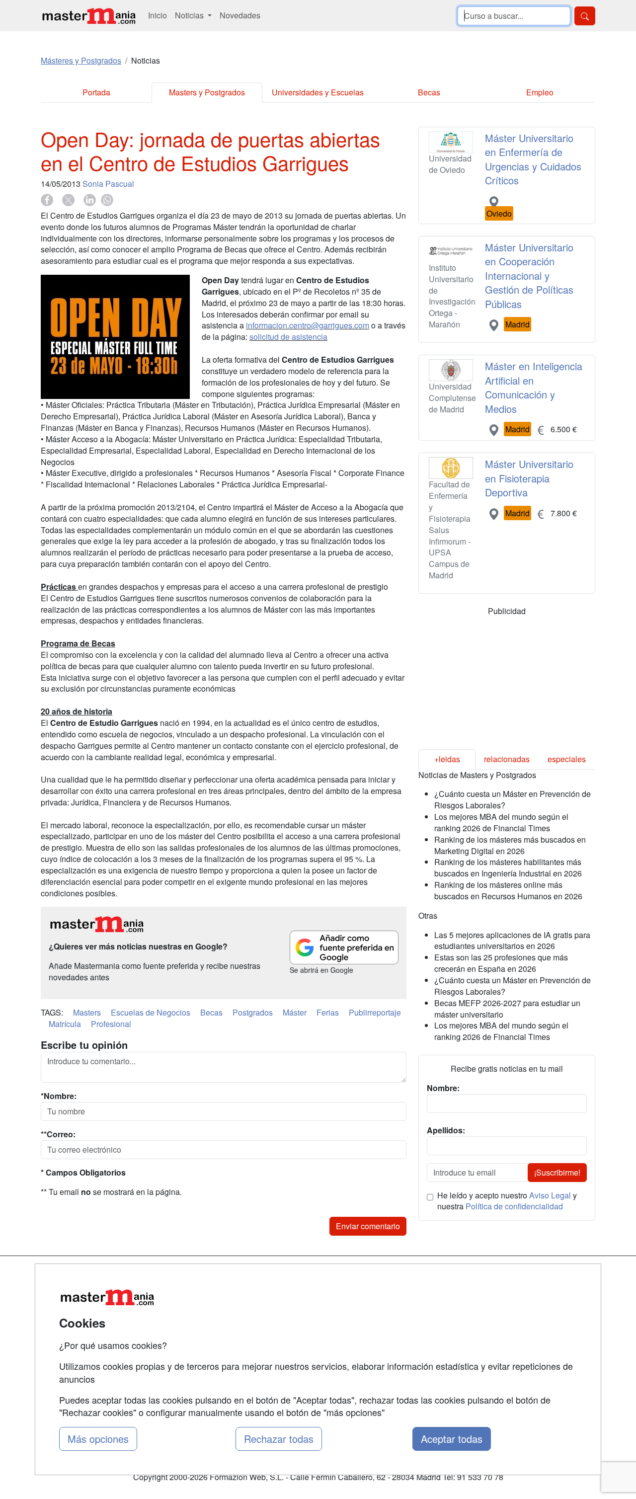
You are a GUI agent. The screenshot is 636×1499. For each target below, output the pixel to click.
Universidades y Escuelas (318, 92)
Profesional (111, 1023)
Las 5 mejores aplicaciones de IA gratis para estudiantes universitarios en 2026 (512, 940)
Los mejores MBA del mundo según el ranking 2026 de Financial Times (501, 822)
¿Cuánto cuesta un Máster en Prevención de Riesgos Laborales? (512, 799)
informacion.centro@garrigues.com (307, 325)
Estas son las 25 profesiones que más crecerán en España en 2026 (501, 962)
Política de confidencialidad (514, 1206)
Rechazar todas (279, 1438)
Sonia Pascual (108, 183)
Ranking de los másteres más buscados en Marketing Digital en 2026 (510, 845)
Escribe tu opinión (84, 1045)
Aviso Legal (550, 1195)
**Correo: (58, 1134)
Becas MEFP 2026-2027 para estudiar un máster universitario (507, 1008)
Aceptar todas (451, 1438)
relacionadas (507, 759)
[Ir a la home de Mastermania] (88, 15)
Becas (429, 92)
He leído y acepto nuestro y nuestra (507, 1201)
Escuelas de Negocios (150, 1012)
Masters (87, 1012)
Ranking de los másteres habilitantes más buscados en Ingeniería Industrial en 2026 (508, 867)
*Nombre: (59, 1096)
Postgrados (253, 1012)
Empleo (540, 92)
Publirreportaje (375, 1012)
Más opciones (98, 1438)
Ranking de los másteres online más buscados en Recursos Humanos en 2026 (508, 890)
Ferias (328, 1012)
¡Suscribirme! (557, 1172)
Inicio (157, 15)
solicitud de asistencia (288, 336)
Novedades (240, 15)
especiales (567, 759)
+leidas (447, 759)
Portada (96, 92)
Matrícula (65, 1023)
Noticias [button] (190, 15)
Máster (295, 1012)
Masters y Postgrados (207, 92)
